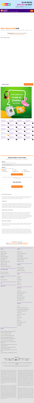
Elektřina (2, 277)
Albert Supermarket (8, 28)
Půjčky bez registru (4, 264)
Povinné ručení (19, 251)
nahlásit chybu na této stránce (22, 244)
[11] (21, 129)
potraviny (15, 169)
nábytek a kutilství (26, 171)
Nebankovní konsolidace (5, 273)
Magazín (2, 328)
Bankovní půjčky (3, 251)
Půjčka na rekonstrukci (4, 256)
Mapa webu (19, 320)
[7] (21, 125)
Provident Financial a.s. (21, 298)
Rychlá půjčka (3, 259)
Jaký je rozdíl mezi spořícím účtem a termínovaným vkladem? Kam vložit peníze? (8, 338)
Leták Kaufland (19, 279)
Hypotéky (19, 264)
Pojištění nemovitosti (20, 259)
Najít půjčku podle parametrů (5, 266)
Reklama (18, 315)
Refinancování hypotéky (21, 270)
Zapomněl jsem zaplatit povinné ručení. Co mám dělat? (9, 350)
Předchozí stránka (5, 84)
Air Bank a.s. (19, 290)
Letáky (18, 273)
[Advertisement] (17, 19)
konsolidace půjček (3, 373)
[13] (5, 133)
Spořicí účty (3, 286)
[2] (13, 121)
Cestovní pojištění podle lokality (22, 258)
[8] (29, 125)
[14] (13, 133)
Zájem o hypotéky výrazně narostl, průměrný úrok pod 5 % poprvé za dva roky (8, 332)
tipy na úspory (14, 394)
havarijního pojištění (29, 375)
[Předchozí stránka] (9, 59)
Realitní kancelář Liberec (21, 322)
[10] (13, 129)
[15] (21, 133)
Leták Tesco (19, 284)
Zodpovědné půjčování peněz (22, 310)
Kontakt (18, 306)
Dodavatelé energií (4, 279)
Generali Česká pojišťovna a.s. (22, 292)
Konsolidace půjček (4, 269)
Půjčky (2, 249)
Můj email (3, 161)
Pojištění (18, 249)
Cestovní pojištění (20, 256)
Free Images (19, 323)
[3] (21, 121)
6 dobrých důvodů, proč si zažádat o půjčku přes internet (8, 342)
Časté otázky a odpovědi (21, 314)
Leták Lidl (18, 281)
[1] (5, 121)
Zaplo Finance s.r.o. (20, 300)
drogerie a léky (15, 171)
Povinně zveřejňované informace (22, 307)
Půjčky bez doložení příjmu (5, 261)
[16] (29, 133)
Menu (32, 10)
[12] (29, 129)
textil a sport (5, 171)
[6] (13, 125)
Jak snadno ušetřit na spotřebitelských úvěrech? (9, 352)
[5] (5, 125)
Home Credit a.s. (20, 295)
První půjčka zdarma (4, 258)
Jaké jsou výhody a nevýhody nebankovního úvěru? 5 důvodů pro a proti (8, 348)
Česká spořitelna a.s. (20, 293)
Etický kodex (19, 312)
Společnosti (19, 287)
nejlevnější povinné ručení (22, 373)
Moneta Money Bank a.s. (21, 296)
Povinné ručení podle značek (22, 253)
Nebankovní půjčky (4, 253)
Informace (19, 303)
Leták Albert (19, 276)
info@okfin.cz (25, 243)
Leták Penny (19, 282)
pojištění (5, 389)
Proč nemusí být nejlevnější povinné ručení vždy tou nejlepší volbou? (9, 345)
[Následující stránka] (25, 59)
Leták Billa (18, 278)
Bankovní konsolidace (4, 272)
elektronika (25, 169)
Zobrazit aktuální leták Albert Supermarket (16, 34)
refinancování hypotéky (27, 397)
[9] (5, 129)
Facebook (18, 325)
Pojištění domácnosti (20, 261)
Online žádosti (19, 317)
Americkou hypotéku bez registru (22, 396)
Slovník (18, 318)
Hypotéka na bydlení (20, 267)
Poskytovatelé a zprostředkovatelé (23, 309)
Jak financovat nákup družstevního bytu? (8, 335)
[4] (29, 121)
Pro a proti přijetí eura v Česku (6, 334)
